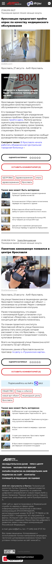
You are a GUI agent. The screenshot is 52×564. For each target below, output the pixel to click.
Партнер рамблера (24, 551)
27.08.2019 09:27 (8, 10)
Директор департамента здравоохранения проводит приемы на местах (29, 194)
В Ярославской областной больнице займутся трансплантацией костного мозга (29, 210)
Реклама (6, 467)
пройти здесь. (16, 120)
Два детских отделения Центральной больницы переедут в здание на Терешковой (29, 227)
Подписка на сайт (12, 475)
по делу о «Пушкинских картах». (28, 352)
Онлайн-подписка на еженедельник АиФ (24, 471)
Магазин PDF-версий (25, 467)
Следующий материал (25, 557)
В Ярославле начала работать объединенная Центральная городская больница (21, 145)
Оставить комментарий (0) (26, 167)
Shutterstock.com (9, 290)
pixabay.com (6, 63)
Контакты (29, 475)
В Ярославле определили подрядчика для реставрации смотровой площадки (29, 445)
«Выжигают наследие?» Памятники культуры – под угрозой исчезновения (30, 420)
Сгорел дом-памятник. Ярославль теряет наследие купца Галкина (28, 436)
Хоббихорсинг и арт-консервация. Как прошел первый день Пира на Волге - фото (29, 412)
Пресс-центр (36, 464)
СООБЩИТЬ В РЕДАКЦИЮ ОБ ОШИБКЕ (21, 478)
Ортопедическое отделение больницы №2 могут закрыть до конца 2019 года (29, 219)
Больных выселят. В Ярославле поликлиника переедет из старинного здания (30, 202)
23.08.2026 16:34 (8, 240)
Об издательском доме (15, 464)
